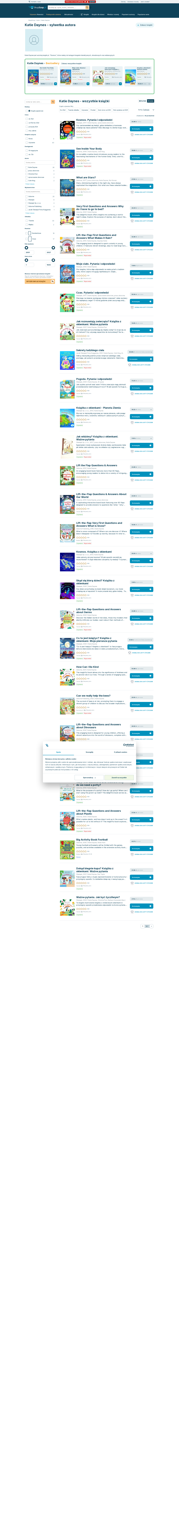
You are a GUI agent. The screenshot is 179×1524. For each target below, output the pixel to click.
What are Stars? (86, 177)
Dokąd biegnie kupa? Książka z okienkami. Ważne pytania (95, 870)
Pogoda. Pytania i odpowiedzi (94, 378)
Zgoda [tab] (58, 752)
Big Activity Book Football (92, 839)
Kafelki (143, 101)
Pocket (93, 110)
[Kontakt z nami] (29, 2)
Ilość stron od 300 (104, 110)
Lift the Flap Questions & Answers (96, 465)
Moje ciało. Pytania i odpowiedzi (79, 68)
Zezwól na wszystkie (119, 777)
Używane (85, 110)
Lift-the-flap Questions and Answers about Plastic (98, 812)
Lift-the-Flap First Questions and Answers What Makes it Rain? (96, 236)
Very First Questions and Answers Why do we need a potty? (100, 783)
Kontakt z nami (36, 1)
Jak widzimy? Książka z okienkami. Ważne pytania (97, 438)
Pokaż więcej (30, 184)
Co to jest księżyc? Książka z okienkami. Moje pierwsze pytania (96, 639)
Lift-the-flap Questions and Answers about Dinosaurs (98, 726)
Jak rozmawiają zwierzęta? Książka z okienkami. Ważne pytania (98, 323)
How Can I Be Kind (87, 666)
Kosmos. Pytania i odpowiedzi (94, 119)
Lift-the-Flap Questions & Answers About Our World (101, 496)
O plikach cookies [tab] (120, 752)
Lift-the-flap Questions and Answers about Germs (98, 611)
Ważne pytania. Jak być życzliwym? (98, 897)
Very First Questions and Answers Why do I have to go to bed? (100, 208)
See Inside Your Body (47, 68)
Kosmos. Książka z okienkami (94, 551)
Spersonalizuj (88, 777)
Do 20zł (62, 110)
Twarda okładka (73, 110)
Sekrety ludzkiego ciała (90, 350)
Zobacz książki (146, 25)
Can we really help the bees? (93, 695)
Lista (151, 101)
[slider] (26, 247)
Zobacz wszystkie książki (71, 63)
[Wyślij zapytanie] (87, 7)
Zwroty (123, 1)
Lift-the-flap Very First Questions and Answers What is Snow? (99, 524)
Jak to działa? (145, 1)
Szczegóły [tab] (89, 752)
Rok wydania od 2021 (120, 110)
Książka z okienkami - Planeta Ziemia (144, 68)
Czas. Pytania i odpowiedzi (92, 292)
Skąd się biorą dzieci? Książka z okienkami (95, 582)
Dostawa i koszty (133, 1)
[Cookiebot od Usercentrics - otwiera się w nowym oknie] (125, 745)
